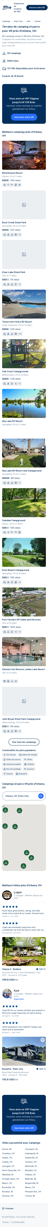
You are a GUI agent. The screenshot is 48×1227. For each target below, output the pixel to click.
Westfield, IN (7, 1174)
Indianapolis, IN (31, 1153)
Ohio (29, 21)
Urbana (37, 21)
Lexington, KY (8, 1166)
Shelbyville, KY (31, 1158)
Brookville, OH (8, 1187)
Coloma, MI (30, 1196)
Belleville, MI (30, 1179)
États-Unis (18, 21)
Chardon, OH (31, 1162)
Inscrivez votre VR (24, 117)
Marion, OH (30, 1187)
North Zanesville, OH (11, 1170)
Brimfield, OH (31, 1170)
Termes (5, 1222)
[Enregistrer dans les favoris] (43, 940)
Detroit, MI (6, 1149)
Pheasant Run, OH (33, 1191)
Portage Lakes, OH (10, 1179)
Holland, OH (30, 1174)
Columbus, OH (8, 1153)
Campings (6, 21)
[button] (15, 826)
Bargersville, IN (31, 1183)
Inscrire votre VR (37, 7)
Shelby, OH (7, 1158)
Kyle (16, 990)
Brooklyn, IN (7, 1191)
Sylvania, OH (7, 1196)
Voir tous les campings (24, 742)
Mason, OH (7, 1183)
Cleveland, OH (31, 1149)
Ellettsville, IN (31, 1166)
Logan (18, 892)
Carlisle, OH (7, 1162)
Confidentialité (18, 1222)
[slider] (10, 906)
